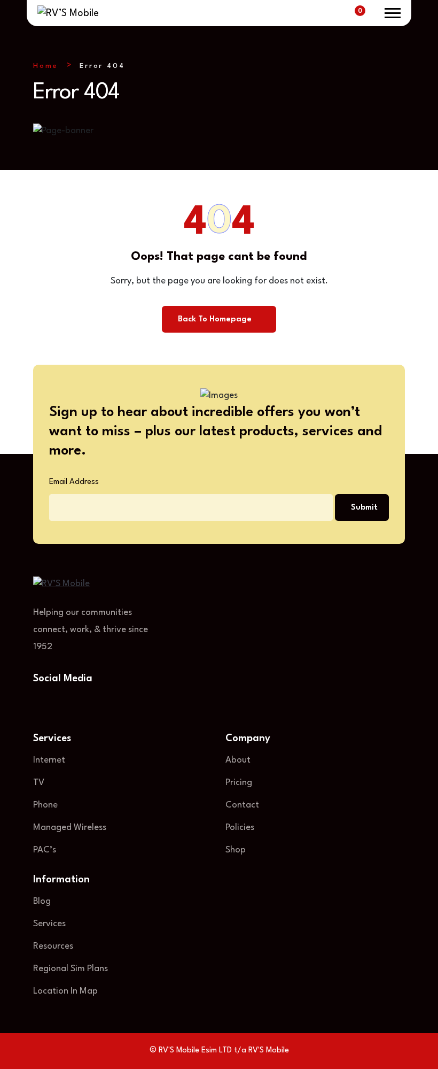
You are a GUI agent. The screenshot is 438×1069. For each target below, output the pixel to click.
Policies (239, 827)
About (238, 760)
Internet (49, 760)
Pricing (238, 782)
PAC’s (44, 850)
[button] (393, 13)
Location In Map (65, 991)
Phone (45, 805)
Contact (242, 805)
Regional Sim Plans (70, 968)
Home (45, 66)
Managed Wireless (69, 827)
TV (38, 782)
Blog (42, 901)
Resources (53, 946)
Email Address (74, 482)
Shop (235, 850)
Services (49, 923)
